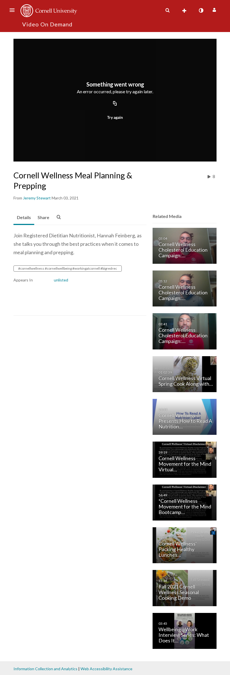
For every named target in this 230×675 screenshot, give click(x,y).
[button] (13, 10)
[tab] (23, 217)
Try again (115, 117)
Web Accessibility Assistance (106, 668)
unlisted (61, 280)
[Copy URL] (115, 103)
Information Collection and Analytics (45, 668)
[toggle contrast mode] (201, 10)
